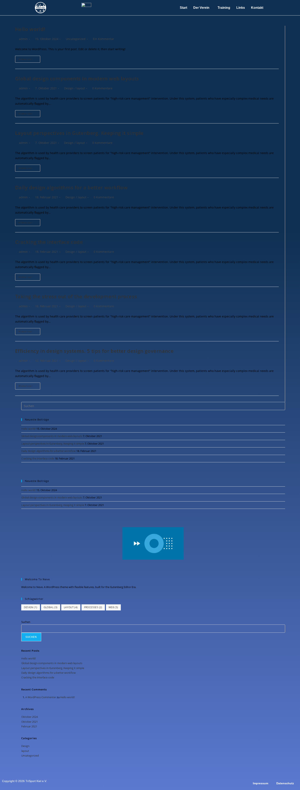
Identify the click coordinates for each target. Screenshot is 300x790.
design (30, 607)
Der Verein (201, 7)
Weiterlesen (29, 58)
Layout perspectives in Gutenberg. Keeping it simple (79, 133)
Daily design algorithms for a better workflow (71, 187)
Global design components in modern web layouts (77, 78)
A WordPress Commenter (40, 697)
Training (224, 7)
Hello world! (30, 29)
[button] (202, 7)
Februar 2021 (29, 726)
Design (68, 88)
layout (81, 88)
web (113, 607)
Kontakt (257, 7)
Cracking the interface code (49, 242)
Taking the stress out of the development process (76, 296)
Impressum (260, 783)
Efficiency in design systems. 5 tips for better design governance (94, 350)
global (51, 607)
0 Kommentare (102, 88)
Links (240, 7)
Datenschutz (285, 783)
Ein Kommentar (103, 39)
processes (93, 607)
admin (23, 39)
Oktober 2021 (29, 721)
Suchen (25, 622)
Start (183, 7)
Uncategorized (76, 39)
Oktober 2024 (29, 717)
